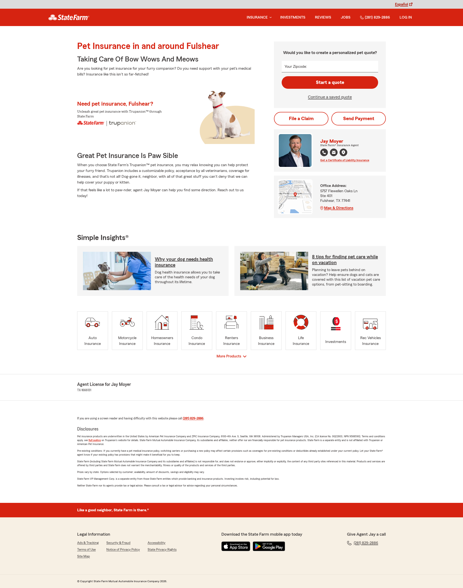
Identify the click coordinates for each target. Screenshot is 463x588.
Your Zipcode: (296, 66)
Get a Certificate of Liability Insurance (344, 160)
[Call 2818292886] (324, 152)
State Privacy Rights (162, 549)
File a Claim (301, 118)
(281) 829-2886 (377, 17)
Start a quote (330, 82)
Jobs (345, 17)
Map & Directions (338, 208)
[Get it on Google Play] (269, 546)
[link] (68, 17)
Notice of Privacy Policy (123, 549)
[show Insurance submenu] (270, 17)
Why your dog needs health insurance (184, 262)
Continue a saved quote (330, 97)
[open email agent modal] (334, 153)
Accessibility (156, 543)
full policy (95, 440)
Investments (292, 17)
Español (401, 4)
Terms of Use (86, 549)
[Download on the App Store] (235, 546)
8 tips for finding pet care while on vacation (345, 259)
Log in (406, 17)
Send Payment (358, 118)
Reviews (323, 17)
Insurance (257, 17)
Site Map (83, 556)
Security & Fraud (118, 543)
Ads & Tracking (88, 543)
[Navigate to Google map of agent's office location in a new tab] (343, 152)
